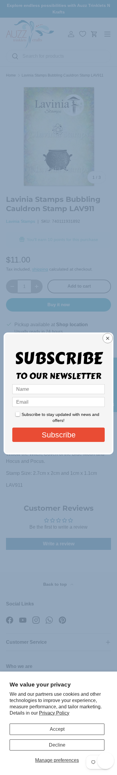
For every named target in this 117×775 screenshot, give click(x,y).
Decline (57, 744)
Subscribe (59, 435)
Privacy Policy (54, 712)
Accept (57, 729)
